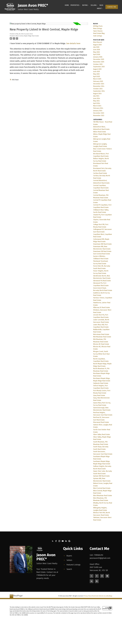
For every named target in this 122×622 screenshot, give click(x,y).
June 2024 (96, 98)
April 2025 (96, 76)
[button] (111, 7)
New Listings (97, 28)
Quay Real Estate (99, 395)
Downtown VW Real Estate (102, 251)
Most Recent (97, 42)
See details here (73, 43)
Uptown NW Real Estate (101, 476)
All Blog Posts (98, 26)
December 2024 (98, 84)
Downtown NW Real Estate (102, 244)
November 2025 (98, 62)
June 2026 (96, 49)
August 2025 (97, 69)
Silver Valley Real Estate (101, 434)
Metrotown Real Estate (101, 334)
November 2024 (98, 86)
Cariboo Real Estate (100, 173)
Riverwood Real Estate (101, 422)
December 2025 (98, 59)
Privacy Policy (87, 596)
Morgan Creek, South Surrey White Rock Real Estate (101, 354)
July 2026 (96, 47)
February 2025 (98, 81)
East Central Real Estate (101, 254)
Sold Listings (97, 36)
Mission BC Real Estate (101, 344)
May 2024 (96, 101)
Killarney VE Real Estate (101, 307)
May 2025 (96, 74)
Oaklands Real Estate (100, 383)
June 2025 (96, 71)
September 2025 (99, 67)
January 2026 (97, 57)
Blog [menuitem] (101, 5)
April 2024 (96, 103)
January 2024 (97, 111)
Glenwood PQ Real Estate (102, 281)
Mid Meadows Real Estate (102, 337)
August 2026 (97, 45)
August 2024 (97, 93)
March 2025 (97, 79)
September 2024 (99, 91)
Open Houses (98, 31)
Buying (85, 5)
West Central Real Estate (101, 488)
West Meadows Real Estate (102, 495)
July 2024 (96, 96)
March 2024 (97, 106)
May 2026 (96, 52)
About (99, 8)
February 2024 (98, 108)
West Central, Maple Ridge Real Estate (27, 36)
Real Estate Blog (99, 33)
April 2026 (96, 54)
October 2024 (98, 89)
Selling (93, 5)
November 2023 (98, 115)
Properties (74, 5)
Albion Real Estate (99, 132)
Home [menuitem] (67, 5)
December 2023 (98, 113)
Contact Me (111, 7)
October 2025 (97, 64)
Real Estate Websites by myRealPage (102, 596)
